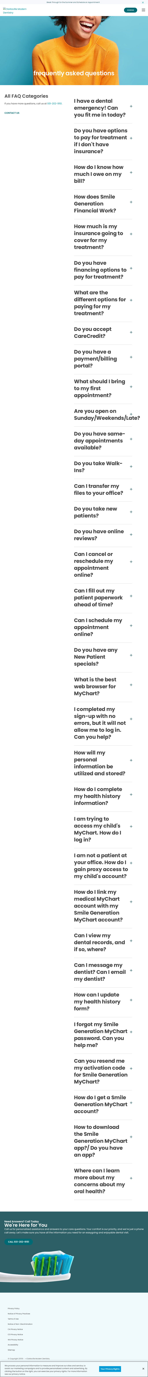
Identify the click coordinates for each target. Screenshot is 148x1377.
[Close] (143, 1368)
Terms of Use (13, 1319)
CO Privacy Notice (15, 1334)
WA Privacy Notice (15, 1339)
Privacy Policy (14, 1308)
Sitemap (11, 1350)
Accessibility (13, 1344)
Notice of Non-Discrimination (20, 1324)
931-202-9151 (54, 103)
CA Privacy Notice (15, 1329)
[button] (143, 10)
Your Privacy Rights (110, 1369)
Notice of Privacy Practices (19, 1313)
